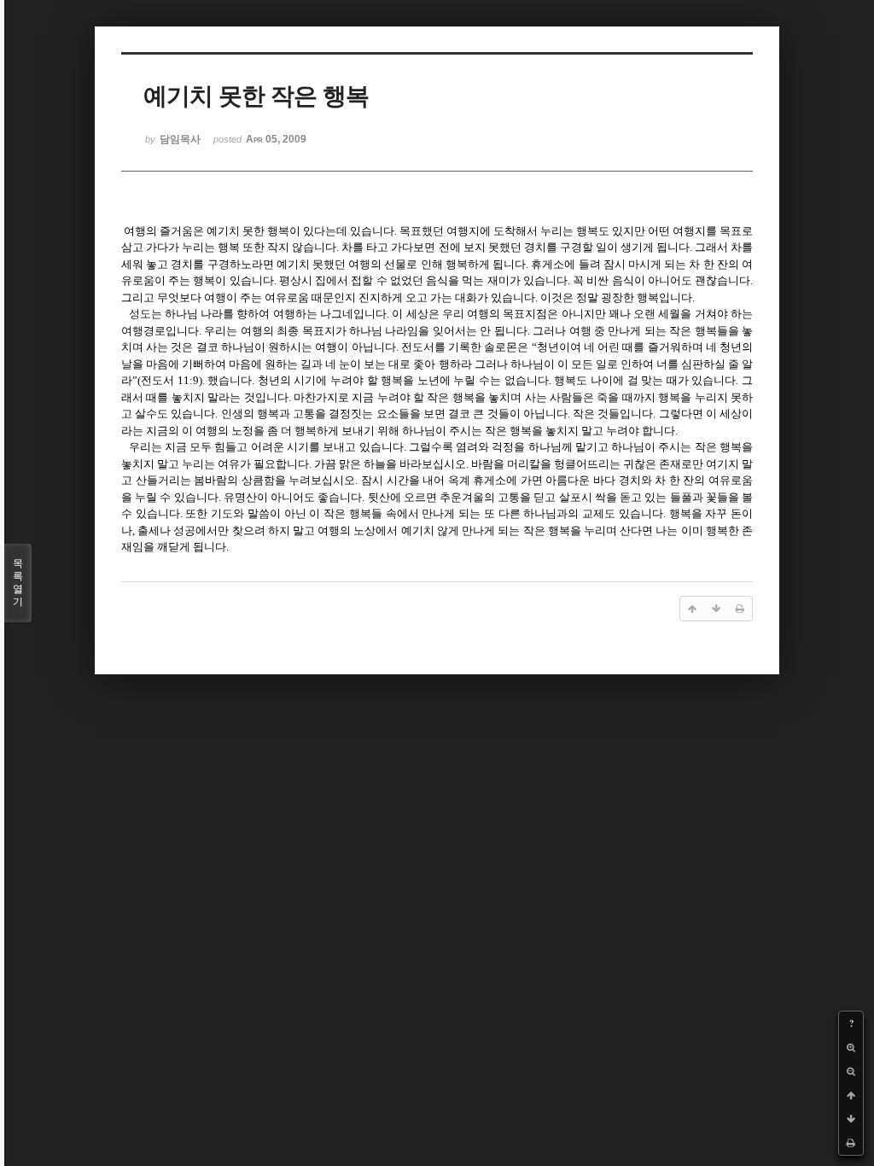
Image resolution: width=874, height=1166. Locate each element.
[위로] (851, 1095)
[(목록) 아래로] (851, 1119)
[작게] (851, 1071)
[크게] (851, 1047)
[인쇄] (851, 1143)
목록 (18, 582)
